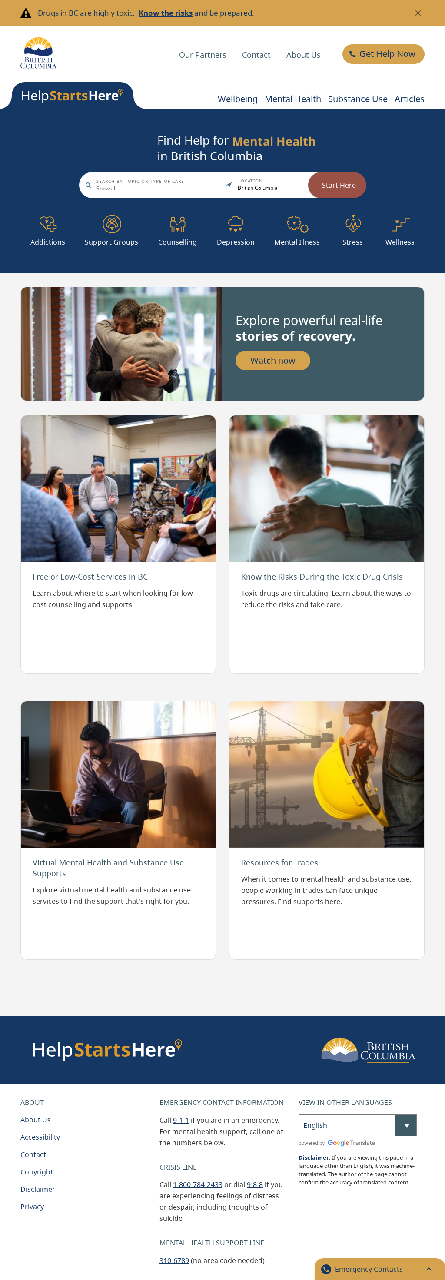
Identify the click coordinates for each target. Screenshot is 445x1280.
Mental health (293, 99)
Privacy (32, 1206)
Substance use (358, 99)
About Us (303, 55)
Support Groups (111, 216)
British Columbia (258, 188)
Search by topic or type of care (140, 181)
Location (250, 181)
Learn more (40, 420)
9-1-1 (181, 1120)
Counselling (177, 216)
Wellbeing (238, 99)
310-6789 (174, 1260)
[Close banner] (418, 13)
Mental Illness (297, 216)
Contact (256, 55)
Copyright (36, 1172)
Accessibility (40, 1137)
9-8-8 (255, 1184)
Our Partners (202, 55)
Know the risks (166, 13)
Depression (236, 216)
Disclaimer (37, 1189)
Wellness (400, 216)
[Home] (38, 53)
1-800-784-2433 (197, 1184)
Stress (352, 216)
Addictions (47, 216)
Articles (410, 99)
